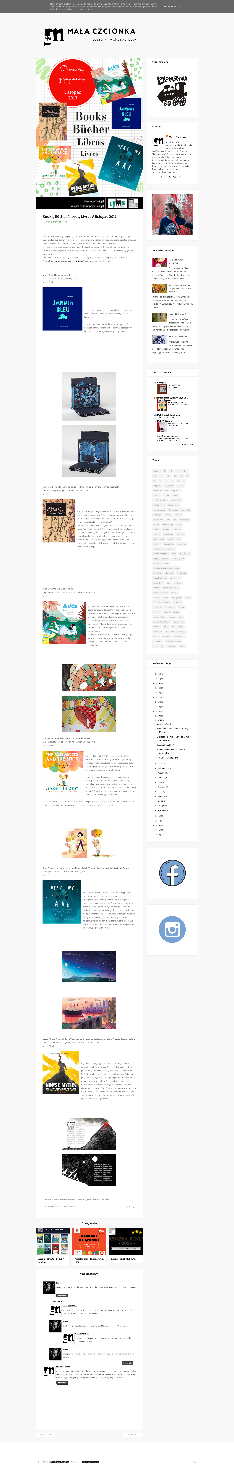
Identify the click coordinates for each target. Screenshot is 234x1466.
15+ (168, 476)
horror (156, 524)
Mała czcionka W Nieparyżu (176, 261)
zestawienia (73, 1207)
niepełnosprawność (161, 563)
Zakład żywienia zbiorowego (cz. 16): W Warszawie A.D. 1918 (172, 439)
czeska (166, 495)
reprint (156, 612)
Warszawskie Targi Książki (175, 631)
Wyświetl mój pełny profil (172, 177)
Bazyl (58, 1283)
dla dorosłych (159, 505)
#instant (157, 471)
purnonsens (169, 607)
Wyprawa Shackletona (178, 337)
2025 (157, 678)
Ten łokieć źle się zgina (167, 757)
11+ (178, 471)
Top (194, 1462)
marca (161, 801)
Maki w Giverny (164, 421)
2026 (157, 674)
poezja (156, 588)
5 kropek (161, 382)
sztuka (165, 627)
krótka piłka (168, 534)
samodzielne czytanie (171, 612)
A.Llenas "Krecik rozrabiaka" (174, 386)
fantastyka (158, 515)
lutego (161, 805)
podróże (177, 583)
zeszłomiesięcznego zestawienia (68, 261)
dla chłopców (176, 500)
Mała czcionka (70, 1306)
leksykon (157, 544)
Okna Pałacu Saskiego (167, 417)
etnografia (186, 510)
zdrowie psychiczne (173, 641)
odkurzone (182, 573)
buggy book (175, 490)
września (162, 773)
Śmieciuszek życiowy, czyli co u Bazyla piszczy (172, 398)
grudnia (161, 720)
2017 (157, 716)
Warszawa (158, 631)
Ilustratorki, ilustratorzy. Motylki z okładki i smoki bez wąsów (180, 288)
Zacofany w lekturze (167, 436)
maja (160, 791)
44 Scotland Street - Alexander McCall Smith (177, 403)
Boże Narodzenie (160, 490)
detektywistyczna (160, 500)
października (163, 768)
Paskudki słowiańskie (178, 314)
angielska (157, 485)
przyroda (157, 607)
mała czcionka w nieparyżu (164, 549)
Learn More (170, 7)
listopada (162, 763)
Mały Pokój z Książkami (168, 415)
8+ (178, 481)
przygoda (177, 602)
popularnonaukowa (170, 588)
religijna (181, 607)
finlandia (178, 515)
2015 (157, 820)
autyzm (180, 485)
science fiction (159, 617)
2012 (157, 834)
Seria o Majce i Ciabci (162, 622)
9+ (184, 481)
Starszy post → (133, 1435)
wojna (156, 636)
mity (174, 554)
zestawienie (171, 646)
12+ (184, 471)
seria (181, 617)
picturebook (158, 583)
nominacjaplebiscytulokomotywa (166, 568)
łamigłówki (182, 544)
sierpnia (161, 777)
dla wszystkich (159, 510)
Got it (181, 7)
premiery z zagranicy (52, 222)
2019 (157, 706)
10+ (171, 471)
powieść (174, 593)
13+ (155, 476)
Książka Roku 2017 (165, 745)
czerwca (162, 787)
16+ (175, 476)
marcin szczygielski (161, 554)
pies (168, 583)
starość (157, 627)
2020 (157, 702)
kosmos (157, 534)
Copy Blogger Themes (90, 1462)
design (175, 495)
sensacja (172, 617)
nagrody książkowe (161, 558)
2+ (182, 476)
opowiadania (175, 578)
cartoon (157, 495)
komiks (166, 529)
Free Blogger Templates (60, 1462)
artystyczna (169, 485)
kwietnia (162, 796)
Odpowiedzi (57, 1301)
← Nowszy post (45, 1435)
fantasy (168, 515)
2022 (157, 692)
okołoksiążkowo (160, 578)
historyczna (184, 520)
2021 (157, 697)
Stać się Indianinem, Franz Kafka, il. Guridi (178, 424)
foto (168, 520)
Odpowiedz (62, 1295)
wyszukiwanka (179, 636)
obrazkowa (169, 573)
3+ (188, 476)
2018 (157, 711)
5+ (161, 481)
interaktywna (168, 524)
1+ (165, 471)
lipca (160, 782)
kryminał (180, 534)
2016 (157, 816)
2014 (157, 825)
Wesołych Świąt (164, 724)
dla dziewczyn (173, 505)
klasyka (156, 529)
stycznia (161, 810)
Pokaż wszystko (187, 444)
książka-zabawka (174, 539)
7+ (172, 481)
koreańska (177, 529)
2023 (157, 688)
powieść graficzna (161, 597)
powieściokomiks (160, 593)
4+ (155, 481)
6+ (166, 481)
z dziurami (158, 641)
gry (175, 520)
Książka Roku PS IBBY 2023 (123, 1259)
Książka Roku (159, 539)
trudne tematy (177, 627)
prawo (187, 597)
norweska (157, 573)
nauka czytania (178, 558)
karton (179, 524)
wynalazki (166, 636)
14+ (162, 476)
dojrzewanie (173, 510)
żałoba (182, 646)
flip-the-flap (158, 520)
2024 (157, 683)
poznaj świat (176, 597)
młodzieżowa (184, 554)
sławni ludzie (179, 622)
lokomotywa (169, 544)
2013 (157, 830)
